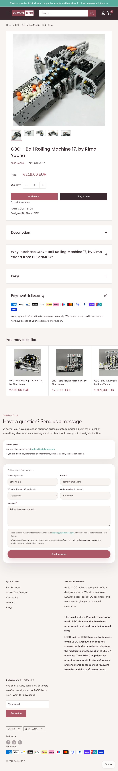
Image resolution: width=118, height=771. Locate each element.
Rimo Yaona (17, 163)
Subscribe (16, 713)
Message (12, 503)
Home (9, 25)
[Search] (92, 13)
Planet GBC (32, 213)
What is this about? (22, 489)
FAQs (9, 607)
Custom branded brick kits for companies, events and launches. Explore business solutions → (59, 3)
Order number (71, 489)
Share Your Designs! (17, 592)
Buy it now (84, 196)
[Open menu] (7, 13)
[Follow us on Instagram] (14, 742)
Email (63, 475)
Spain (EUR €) (31, 728)
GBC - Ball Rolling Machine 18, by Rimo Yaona (25, 382)
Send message (59, 554)
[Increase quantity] (42, 185)
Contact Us (12, 597)
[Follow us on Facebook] (8, 742)
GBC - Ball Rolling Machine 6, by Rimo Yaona (69, 382)
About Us (11, 602)
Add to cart (34, 196)
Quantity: (16, 185)
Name (15, 475)
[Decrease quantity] (26, 185)
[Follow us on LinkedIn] (20, 742)
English (11, 728)
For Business (13, 587)
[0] (109, 13)
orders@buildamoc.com (43, 449)
